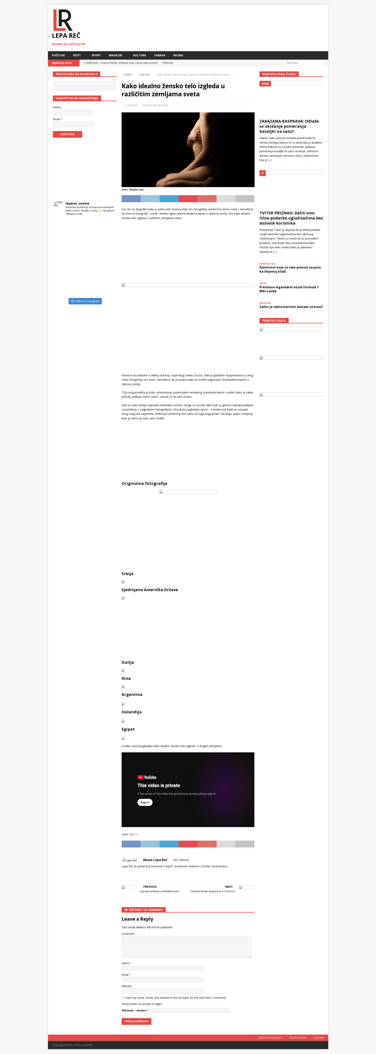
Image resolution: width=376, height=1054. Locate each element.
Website (127, 986)
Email (125, 975)
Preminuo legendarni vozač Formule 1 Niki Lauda (289, 289)
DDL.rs (133, 834)
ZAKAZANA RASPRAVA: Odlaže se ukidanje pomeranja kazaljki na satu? (289, 126)
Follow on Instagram (87, 301)
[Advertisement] (188, 251)
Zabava (159, 55)
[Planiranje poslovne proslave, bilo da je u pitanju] (92, 241)
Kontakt (319, 1037)
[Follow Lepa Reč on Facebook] (128, 873)
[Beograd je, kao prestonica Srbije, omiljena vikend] (92, 288)
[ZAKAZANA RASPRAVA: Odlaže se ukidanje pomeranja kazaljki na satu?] (291, 99)
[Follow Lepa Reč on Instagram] (134, 873)
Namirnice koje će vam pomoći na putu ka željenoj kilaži (290, 269)
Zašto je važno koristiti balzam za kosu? (291, 307)
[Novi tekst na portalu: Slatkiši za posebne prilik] (61, 272)
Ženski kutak (160, 105)
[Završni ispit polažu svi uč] (92, 226)
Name (126, 963)
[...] (269, 160)
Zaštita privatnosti (270, 1037)
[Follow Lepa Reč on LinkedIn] (147, 873)
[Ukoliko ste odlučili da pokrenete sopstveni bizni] (92, 272)
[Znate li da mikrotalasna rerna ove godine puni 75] (77, 288)
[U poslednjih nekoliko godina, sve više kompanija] (108, 272)
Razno (178, 55)
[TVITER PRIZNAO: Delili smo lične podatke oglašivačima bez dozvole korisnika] (291, 189)
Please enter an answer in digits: (142, 1004)
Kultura (139, 55)
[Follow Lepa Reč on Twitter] (141, 873)
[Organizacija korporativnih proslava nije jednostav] (92, 257)
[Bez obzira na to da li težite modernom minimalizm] (61, 257)
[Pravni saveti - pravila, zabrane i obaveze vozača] (108, 241)
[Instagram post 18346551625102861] (108, 226)
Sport (96, 55)
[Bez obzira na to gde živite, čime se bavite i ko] (61, 226)
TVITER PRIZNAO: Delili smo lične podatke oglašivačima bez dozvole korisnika (291, 218)
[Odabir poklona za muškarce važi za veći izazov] (108, 288)
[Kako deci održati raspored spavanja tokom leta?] (61, 288)
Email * (57, 119)
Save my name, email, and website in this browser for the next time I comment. (176, 997)
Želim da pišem (298, 1037)
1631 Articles (181, 860)
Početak (58, 55)
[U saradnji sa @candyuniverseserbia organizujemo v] (108, 257)
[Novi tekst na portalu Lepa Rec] (77, 272)
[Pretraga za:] (303, 63)
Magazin (115, 55)
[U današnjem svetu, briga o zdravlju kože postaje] (77, 226)
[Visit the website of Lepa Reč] (123, 873)
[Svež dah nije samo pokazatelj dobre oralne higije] (77, 241)
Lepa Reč (132, 105)
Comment (128, 934)
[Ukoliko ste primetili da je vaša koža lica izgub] (61, 241)
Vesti (76, 55)
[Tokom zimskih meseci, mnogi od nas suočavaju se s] (77, 257)
